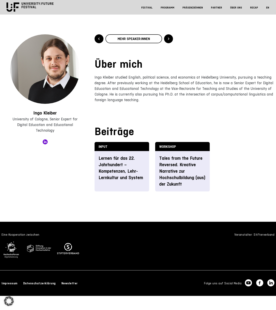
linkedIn (45, 141)
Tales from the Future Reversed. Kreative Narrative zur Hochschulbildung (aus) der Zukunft (182, 171)
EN (267, 7)
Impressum (10, 283)
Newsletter (69, 283)
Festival (147, 7)
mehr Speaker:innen (134, 39)
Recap (254, 7)
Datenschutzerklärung (39, 283)
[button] (9, 301)
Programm (167, 7)
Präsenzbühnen (192, 7)
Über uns (236, 7)
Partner (216, 7)
